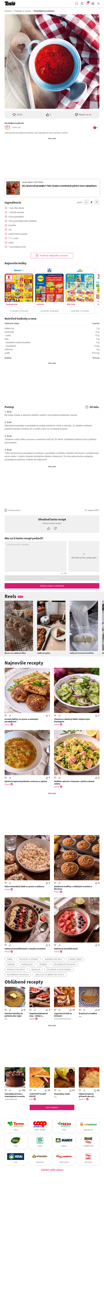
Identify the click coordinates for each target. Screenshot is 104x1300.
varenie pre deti (53, 959)
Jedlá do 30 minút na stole (49, 975)
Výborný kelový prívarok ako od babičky (86, 1095)
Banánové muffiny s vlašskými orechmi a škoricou (73, 887)
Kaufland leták (11, 304)
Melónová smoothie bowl (66, 948)
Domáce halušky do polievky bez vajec (14, 1014)
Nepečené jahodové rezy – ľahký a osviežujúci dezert (38, 1014)
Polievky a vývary (22, 11)
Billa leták (71, 304)
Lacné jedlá (75, 959)
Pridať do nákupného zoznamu (53, 256)
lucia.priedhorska (11, 1099)
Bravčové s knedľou (88, 1013)
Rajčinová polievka (18, 975)
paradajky (27, 964)
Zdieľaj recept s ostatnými (52, 586)
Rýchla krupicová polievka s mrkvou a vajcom (26, 781)
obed (9, 959)
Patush (7, 725)
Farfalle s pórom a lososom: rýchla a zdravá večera (74, 782)
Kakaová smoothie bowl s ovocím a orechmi (25, 948)
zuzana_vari (16, 127)
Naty (31, 1099)
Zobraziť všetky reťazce (52, 1169)
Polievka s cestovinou (59, 969)
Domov (8, 11)
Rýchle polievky (16, 969)
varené (11, 964)
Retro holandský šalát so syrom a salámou (24, 886)
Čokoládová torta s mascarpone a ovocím (15, 1095)
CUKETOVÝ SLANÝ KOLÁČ (37, 1095)
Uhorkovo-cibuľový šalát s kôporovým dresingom (72, 720)
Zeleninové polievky (64, 964)
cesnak (43, 964)
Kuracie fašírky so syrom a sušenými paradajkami (21, 720)
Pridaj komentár (52, 578)
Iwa (6, 1019)
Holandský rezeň (62, 1094)
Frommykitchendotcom (62, 1019)
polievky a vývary (28, 959)
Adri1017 (82, 1099)
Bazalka (35, 969)
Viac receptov (52, 1107)
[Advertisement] (52, 157)
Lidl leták (40, 304)
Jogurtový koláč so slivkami (63, 1014)
